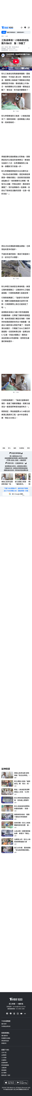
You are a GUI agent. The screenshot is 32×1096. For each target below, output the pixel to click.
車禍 (4, 448)
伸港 (28, 448)
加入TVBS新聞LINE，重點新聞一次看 (16, 491)
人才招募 (3, 1057)
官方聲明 (3, 1073)
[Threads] (14, 1013)
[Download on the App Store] (10, 1082)
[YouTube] (21, 1013)
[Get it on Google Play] (22, 1082)
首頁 (2, 36)
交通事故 (21, 448)
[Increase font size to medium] (22, 27)
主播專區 (3, 1060)
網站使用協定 (5, 1041)
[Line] (10, 1013)
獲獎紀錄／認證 (5, 1075)
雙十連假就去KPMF (16, 456)
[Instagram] (18, 1013)
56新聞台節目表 (5, 1026)
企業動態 (3, 1055)
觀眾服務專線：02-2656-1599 (16, 1009)
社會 (7, 36)
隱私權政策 (4, 1035)
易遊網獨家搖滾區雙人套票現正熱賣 (16, 458)
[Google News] (25, 1013)
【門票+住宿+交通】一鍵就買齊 (16, 460)
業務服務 (3, 1070)
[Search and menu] (28, 27)
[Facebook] (7, 1013)
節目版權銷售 (5, 1065)
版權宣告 (3, 1043)
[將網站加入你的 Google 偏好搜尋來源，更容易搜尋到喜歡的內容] (16, 494)
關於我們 (3, 1024)
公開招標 (3, 1067)
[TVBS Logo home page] (7, 27)
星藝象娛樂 (4, 1062)
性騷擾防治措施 (5, 1038)
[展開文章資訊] (29, 48)
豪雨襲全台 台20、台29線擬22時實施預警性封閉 (18, 32)
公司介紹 (3, 1052)
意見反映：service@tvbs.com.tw (16, 1006)
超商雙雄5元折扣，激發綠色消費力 (16, 466)
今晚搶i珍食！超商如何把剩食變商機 (16, 468)
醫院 (15, 448)
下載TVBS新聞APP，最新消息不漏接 (16, 488)
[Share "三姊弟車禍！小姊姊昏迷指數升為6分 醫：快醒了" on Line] (25, 27)
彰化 (9, 448)
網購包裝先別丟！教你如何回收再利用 (16, 470)
